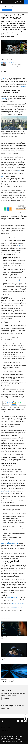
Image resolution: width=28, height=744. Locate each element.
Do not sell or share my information (9, 739)
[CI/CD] (14, 629)
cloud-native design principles (19, 194)
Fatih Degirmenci (12, 62)
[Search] (12, 2)
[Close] (26, 6)
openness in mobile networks (18, 603)
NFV (19, 170)
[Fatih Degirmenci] (3, 64)
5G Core (4, 660)
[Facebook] (18, 721)
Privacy (16, 736)
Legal (20, 736)
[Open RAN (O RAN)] (14, 671)
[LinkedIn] (25, 721)
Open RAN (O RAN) (7, 681)
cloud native (14, 607)
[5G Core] (14, 650)
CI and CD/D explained (11, 597)
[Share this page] (25, 719)
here (23, 267)
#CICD (3, 74)
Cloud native (4, 98)
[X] (22, 721)
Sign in (21, 2)
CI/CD (2, 78)
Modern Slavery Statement (7, 736)
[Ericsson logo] (2, 2)
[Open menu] (26, 2)
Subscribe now (6, 698)
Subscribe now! (7, 10)
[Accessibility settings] (25, 715)
